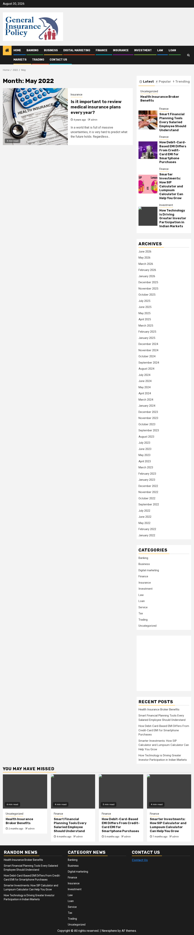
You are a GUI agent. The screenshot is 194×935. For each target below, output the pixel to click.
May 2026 (144, 257)
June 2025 (144, 307)
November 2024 (148, 350)
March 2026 (145, 264)
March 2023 (145, 467)
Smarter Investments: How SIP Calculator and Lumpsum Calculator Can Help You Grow (171, 186)
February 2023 (147, 473)
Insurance (121, 50)
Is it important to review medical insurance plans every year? (96, 107)
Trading (38, 59)
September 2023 (148, 430)
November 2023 (148, 418)
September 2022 (148, 504)
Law (160, 50)
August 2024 (146, 368)
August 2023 (146, 436)
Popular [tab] (165, 81)
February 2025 (147, 331)
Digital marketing (76, 50)
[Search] (188, 55)
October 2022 (146, 498)
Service (143, 607)
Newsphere (109, 931)
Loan (172, 50)
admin (94, 119)
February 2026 (147, 270)
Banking (32, 50)
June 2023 (144, 449)
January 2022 (146, 535)
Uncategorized (149, 91)
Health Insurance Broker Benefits (158, 709)
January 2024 (146, 405)
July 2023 (144, 442)
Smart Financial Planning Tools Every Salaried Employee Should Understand (172, 122)
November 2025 (148, 288)
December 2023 (148, 412)
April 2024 (144, 393)
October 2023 (146, 424)
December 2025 (148, 282)
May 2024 (144, 387)
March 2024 (145, 399)
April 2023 (144, 461)
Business (51, 50)
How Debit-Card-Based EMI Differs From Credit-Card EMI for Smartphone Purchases (172, 152)
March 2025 (145, 325)
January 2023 (146, 479)
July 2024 (144, 375)
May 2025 (144, 313)
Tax (140, 613)
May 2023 (144, 455)
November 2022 (148, 492)
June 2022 (144, 516)
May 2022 (144, 523)
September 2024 (148, 362)
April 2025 (144, 319)
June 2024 (144, 381)
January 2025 (146, 338)
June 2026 (144, 251)
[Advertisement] (166, 661)
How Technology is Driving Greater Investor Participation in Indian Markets (172, 218)
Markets (20, 59)
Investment (143, 50)
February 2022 (147, 529)
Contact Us (58, 59)
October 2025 (146, 294)
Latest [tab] (148, 81)
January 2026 (146, 276)
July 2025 (144, 301)
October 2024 (146, 356)
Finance (101, 50)
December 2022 (148, 486)
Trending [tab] (182, 81)
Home (17, 50)
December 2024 (148, 344)
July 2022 (144, 510)
